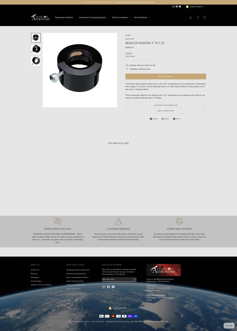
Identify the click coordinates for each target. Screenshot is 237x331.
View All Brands (141, 17)
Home (127, 35)
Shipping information (166, 105)
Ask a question (166, 111)
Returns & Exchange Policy (76, 274)
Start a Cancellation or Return (77, 277)
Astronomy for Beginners (75, 285)
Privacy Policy (36, 281)
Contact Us (35, 270)
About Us (34, 274)
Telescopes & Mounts (64, 17)
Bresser (129, 39)
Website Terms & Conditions (41, 285)
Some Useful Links (73, 288)
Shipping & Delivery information (78, 270)
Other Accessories (120, 17)
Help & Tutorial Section (74, 281)
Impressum (35, 277)
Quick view (52, 190)
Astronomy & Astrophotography (93, 17)
